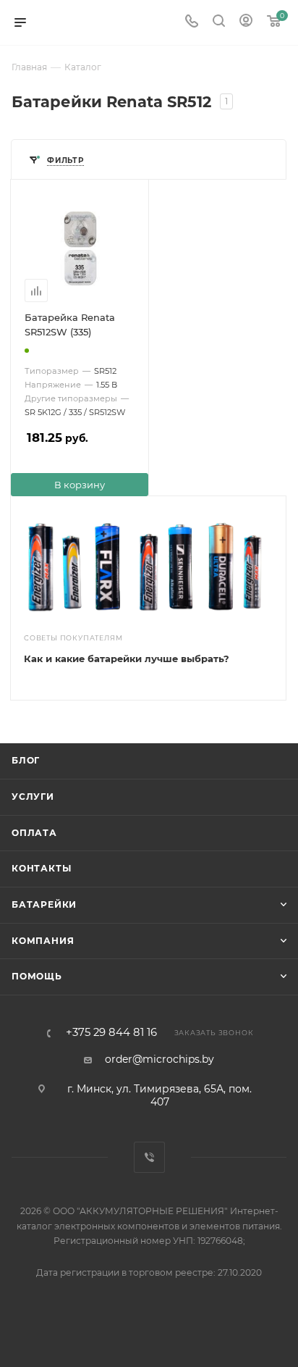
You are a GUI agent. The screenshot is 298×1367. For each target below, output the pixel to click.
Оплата (34, 832)
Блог (26, 760)
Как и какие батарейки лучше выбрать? (126, 658)
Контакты (41, 868)
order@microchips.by (159, 1059)
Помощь (37, 976)
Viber (149, 1157)
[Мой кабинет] (245, 22)
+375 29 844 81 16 (111, 1032)
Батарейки (44, 904)
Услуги (33, 796)
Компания (43, 940)
